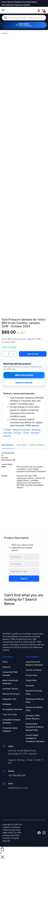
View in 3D (24, 314)
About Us (6, 667)
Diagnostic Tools (9, 699)
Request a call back (24, 382)
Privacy (17, 432)
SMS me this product (24, 375)
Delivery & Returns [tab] (37, 445)
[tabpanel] (24, 490)
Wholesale (7, 704)
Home (4, 33)
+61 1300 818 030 (16, 775)
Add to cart (32, 354)
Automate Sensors (10, 689)
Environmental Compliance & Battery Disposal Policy (35, 727)
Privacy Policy (31, 675)
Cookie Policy (31, 680)
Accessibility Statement (12, 709)
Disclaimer (30, 685)
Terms (26, 432)
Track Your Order (10, 714)
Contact (7, 429)
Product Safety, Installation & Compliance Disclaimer (35, 738)
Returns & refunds (21, 429)
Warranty (7, 432)
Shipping (36, 429)
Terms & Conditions (34, 670)
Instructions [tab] (22, 445)
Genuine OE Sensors (11, 694)
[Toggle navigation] (3, 10)
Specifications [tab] (8, 445)
